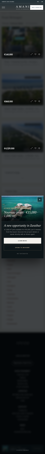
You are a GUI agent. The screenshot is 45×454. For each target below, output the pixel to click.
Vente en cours (8, 1)
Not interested (22, 253)
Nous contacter (37, 7)
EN (42, 1)
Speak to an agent (22, 247)
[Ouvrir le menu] (3, 7)
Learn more (22, 240)
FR (38, 1)
